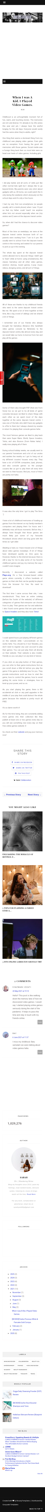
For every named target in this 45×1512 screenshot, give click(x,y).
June (14, 1304)
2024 (12, 1278)
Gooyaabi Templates (10, 1504)
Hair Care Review (32, 1365)
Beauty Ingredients (20, 1369)
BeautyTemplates (23, 1501)
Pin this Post (24, 773)
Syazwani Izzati (21, 987)
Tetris (36, 612)
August (15, 1300)
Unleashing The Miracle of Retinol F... (17, 855)
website (21, 732)
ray (14, 1033)
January (15, 1330)
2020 (12, 1333)
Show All (40, 1473)
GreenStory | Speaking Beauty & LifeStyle (22, 1437)
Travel (33, 1373)
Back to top (35, 1509)
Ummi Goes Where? (13, 1452)
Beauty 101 (35, 1361)
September (17, 1296)
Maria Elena (10, 1468)
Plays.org (6, 575)
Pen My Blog (10, 1459)
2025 (12, 1274)
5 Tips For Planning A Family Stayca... (18, 909)
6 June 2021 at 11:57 (20, 1037)
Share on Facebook (23, 762)
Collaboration (26, 780)
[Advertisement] (22, 51)
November (16, 1292)
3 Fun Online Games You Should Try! (22, 962)
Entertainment (9, 1365)
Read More (31, 1194)
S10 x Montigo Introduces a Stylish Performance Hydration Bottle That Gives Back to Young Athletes (22, 1463)
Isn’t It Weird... (10, 1449)
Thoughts (24, 1373)
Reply (40, 1022)
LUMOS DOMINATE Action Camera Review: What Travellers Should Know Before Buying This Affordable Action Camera (21, 1442)
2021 (12, 1289)
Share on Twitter (24, 768)
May (14, 1307)
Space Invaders (11, 612)
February (16, 1326)
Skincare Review (9, 1361)
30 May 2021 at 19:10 (20, 991)
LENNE (8, 1447)
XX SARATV (7, 1369)
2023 (12, 1281)
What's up (8, 1470)
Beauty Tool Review (10, 1373)
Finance (20, 1365)
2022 (12, 1285)
